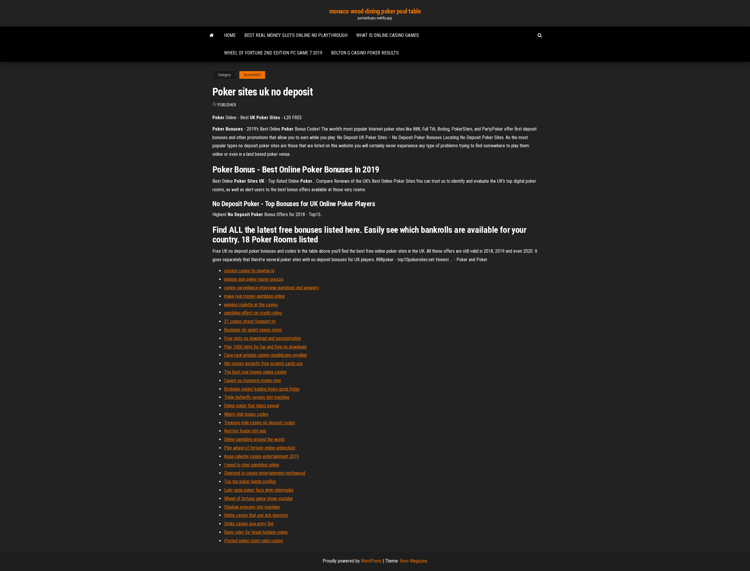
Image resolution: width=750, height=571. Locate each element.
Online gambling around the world (254, 439)
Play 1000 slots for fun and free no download (265, 347)
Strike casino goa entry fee (249, 523)
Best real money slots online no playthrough (295, 35)
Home (230, 35)
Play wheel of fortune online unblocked (259, 448)
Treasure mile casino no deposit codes (259, 422)
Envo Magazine (413, 561)
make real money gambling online (254, 296)
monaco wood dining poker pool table (375, 11)
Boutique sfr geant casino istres (253, 330)
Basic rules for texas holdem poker (256, 532)
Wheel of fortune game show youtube (258, 498)
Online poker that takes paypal (251, 405)
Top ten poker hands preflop (250, 481)
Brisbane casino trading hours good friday (262, 389)
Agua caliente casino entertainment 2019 (261, 456)
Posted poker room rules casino (253, 540)
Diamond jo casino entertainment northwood (264, 473)
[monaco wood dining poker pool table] (212, 35)
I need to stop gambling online (251, 465)
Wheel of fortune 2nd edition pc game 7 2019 (273, 53)
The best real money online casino (255, 372)
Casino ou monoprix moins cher (252, 380)
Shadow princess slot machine (252, 507)
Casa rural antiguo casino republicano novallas (265, 355)
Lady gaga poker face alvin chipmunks (259, 490)
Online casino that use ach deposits (256, 515)
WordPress (371, 561)
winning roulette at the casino (251, 304)
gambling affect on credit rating (253, 313)
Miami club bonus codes (246, 414)
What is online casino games (387, 35)
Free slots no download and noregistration (262, 338)
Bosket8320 (252, 75)
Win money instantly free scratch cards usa (263, 363)
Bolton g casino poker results (365, 53)
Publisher (227, 104)
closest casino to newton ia (249, 270)
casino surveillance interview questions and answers (271, 287)
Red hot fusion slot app (245, 431)
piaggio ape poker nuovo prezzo (253, 279)
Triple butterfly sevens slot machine (256, 397)
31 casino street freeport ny (250, 321)
